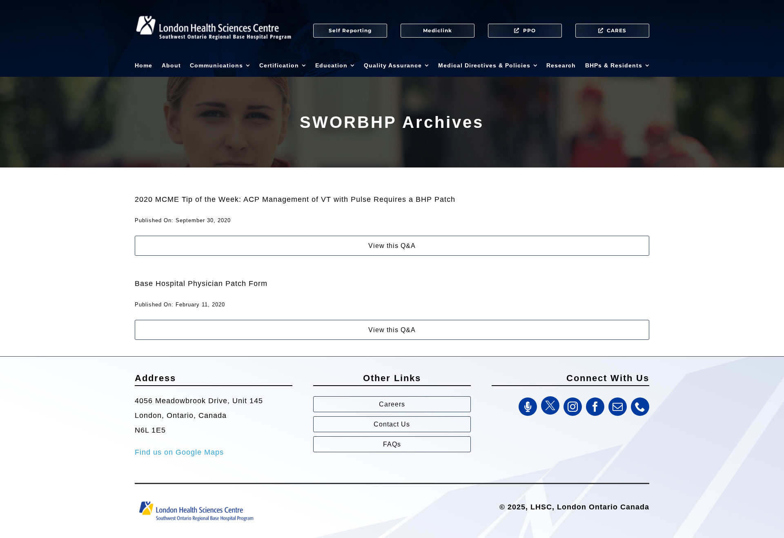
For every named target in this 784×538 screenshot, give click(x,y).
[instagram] (573, 406)
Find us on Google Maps (179, 452)
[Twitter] (550, 405)
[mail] (617, 406)
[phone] (640, 406)
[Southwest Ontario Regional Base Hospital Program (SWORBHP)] (196, 501)
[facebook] (595, 406)
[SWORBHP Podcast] (528, 406)
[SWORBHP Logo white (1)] (213, 12)
